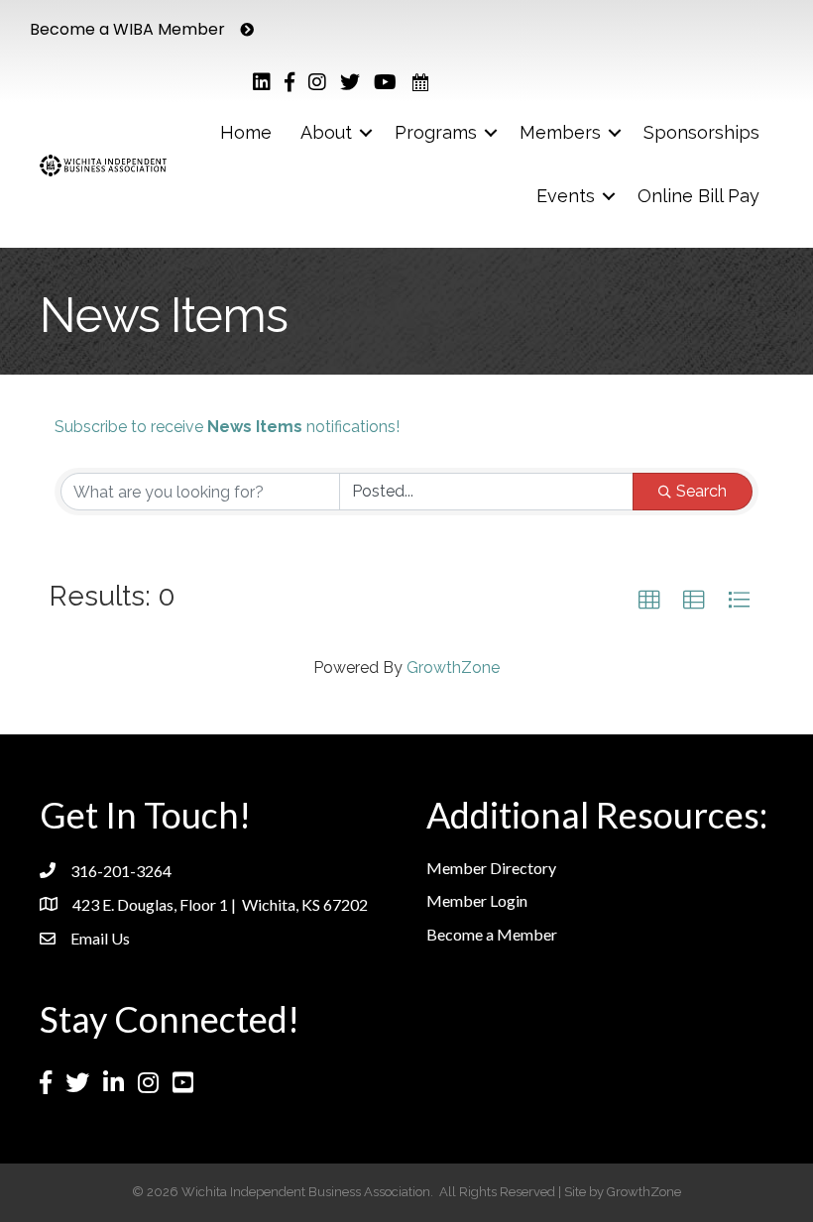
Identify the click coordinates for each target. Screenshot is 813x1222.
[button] (649, 600)
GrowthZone (453, 667)
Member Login (476, 900)
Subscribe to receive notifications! (227, 426)
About (326, 132)
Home (246, 132)
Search (701, 491)
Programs (436, 132)
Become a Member (491, 934)
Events (565, 195)
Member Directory (491, 867)
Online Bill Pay (698, 195)
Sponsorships (701, 132)
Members (560, 132)
